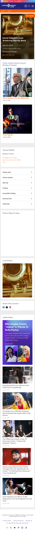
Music (7, 1)
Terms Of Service (18, 520)
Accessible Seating (9, 193)
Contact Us (28, 520)
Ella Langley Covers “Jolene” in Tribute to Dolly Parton (16, 327)
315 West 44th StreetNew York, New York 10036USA (11, 160)
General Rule (7, 199)
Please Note (7, 172)
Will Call (5, 183)
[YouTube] (17, 527)
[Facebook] (9, 527)
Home (3, 10)
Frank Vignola (8, 135)
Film (11, 1)
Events (9, 10)
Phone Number (8, 177)
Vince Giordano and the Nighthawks (16, 98)
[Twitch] (24, 527)
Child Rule (6, 204)
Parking (5, 188)
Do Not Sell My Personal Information (17, 523)
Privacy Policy (7, 520)
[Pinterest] (20, 527)
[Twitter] (13, 527)
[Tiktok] (28, 527)
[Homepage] (9, 6)
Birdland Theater (10, 51)
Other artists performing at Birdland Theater (14, 64)
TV (15, 1)
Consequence (2, 1)
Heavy (19, 1)
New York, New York (8, 55)
